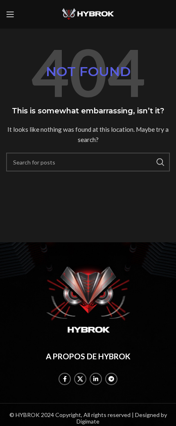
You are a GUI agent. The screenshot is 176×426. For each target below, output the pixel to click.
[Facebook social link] (65, 379)
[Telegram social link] (111, 379)
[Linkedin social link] (96, 379)
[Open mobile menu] (10, 14)
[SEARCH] (160, 162)
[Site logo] (88, 13)
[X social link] (80, 379)
